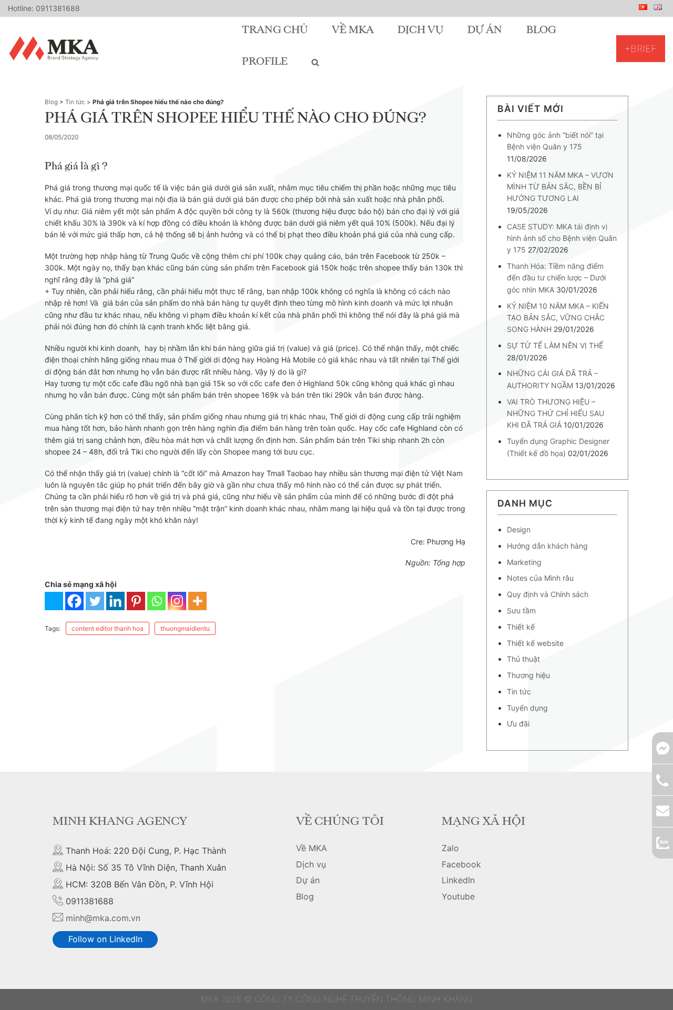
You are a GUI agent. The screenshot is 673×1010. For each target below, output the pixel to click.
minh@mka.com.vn (103, 918)
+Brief (641, 48)
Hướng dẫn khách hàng (547, 545)
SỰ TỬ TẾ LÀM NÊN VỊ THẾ (555, 345)
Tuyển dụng (527, 707)
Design (519, 529)
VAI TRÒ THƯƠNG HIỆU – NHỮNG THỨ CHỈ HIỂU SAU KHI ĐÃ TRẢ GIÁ (555, 413)
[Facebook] (74, 601)
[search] (315, 62)
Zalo (450, 848)
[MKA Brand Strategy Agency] (56, 48)
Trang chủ (275, 30)
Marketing (524, 562)
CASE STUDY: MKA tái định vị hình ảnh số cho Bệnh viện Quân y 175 (562, 238)
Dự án (484, 30)
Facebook (461, 864)
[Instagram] (177, 601)
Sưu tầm (521, 610)
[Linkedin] (115, 601)
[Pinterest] (136, 601)
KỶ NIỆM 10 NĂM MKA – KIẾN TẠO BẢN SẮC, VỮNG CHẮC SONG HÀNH (558, 317)
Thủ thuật (523, 658)
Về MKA (353, 30)
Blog (541, 30)
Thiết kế (521, 626)
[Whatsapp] (156, 601)
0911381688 (58, 8)
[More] (197, 601)
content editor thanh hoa (108, 628)
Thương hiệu (528, 675)
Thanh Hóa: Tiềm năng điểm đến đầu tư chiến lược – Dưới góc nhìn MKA (556, 277)
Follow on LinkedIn (105, 939)
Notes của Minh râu (540, 577)
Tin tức (75, 102)
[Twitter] (95, 601)
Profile (265, 62)
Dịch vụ (420, 30)
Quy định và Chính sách (547, 594)
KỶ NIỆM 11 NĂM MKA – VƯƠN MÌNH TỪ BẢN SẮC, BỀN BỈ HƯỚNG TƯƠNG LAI (560, 186)
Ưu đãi (518, 723)
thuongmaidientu (185, 628)
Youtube (458, 896)
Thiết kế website (535, 643)
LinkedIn (458, 880)
